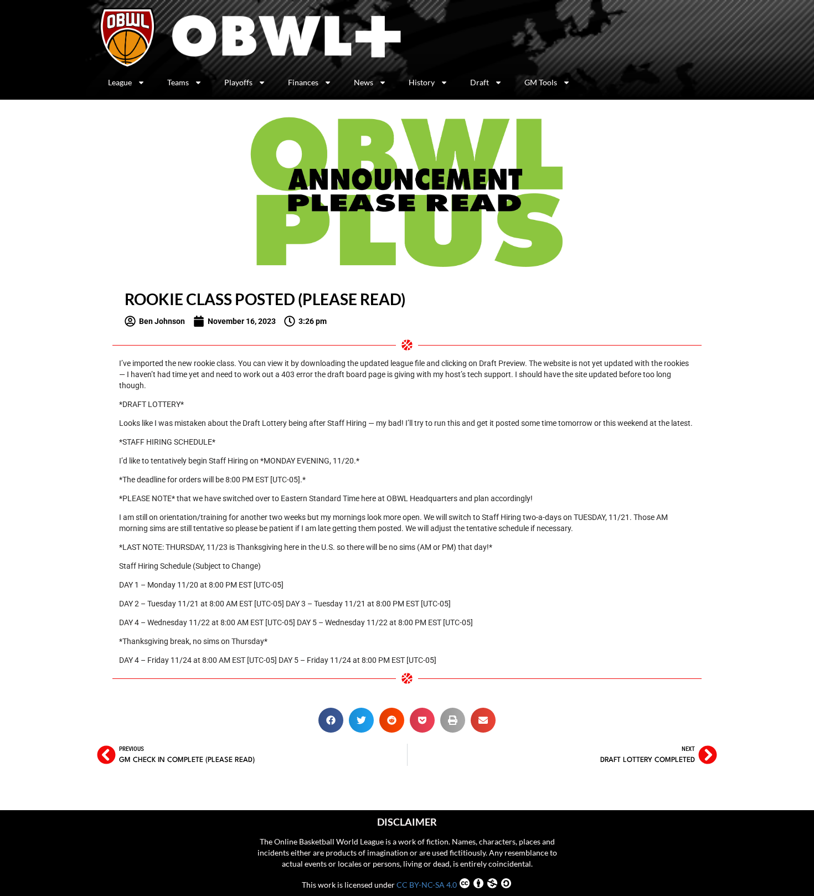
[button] (330, 720)
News (363, 82)
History (422, 82)
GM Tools (540, 82)
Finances (303, 82)
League (120, 82)
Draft (479, 82)
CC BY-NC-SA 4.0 (426, 884)
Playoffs (238, 82)
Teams (178, 82)
